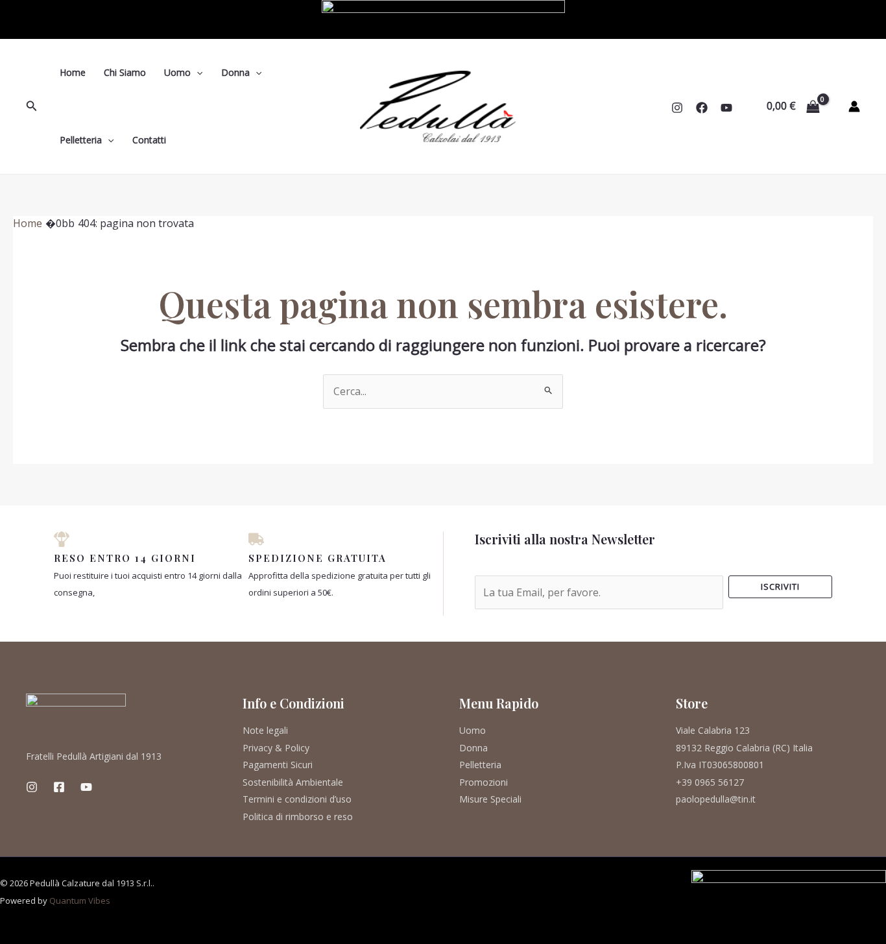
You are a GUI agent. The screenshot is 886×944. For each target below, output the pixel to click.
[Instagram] (677, 108)
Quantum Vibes (79, 900)
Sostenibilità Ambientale (293, 782)
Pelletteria (81, 140)
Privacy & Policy (276, 748)
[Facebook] (702, 108)
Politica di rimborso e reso (298, 816)
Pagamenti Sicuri (278, 764)
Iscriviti (780, 586)
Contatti (149, 140)
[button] (32, 106)
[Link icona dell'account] (854, 106)
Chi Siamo (125, 72)
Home (73, 72)
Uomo (177, 72)
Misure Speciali (490, 799)
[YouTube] (726, 108)
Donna (235, 72)
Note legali (265, 730)
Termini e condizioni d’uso (297, 799)
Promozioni (483, 782)
